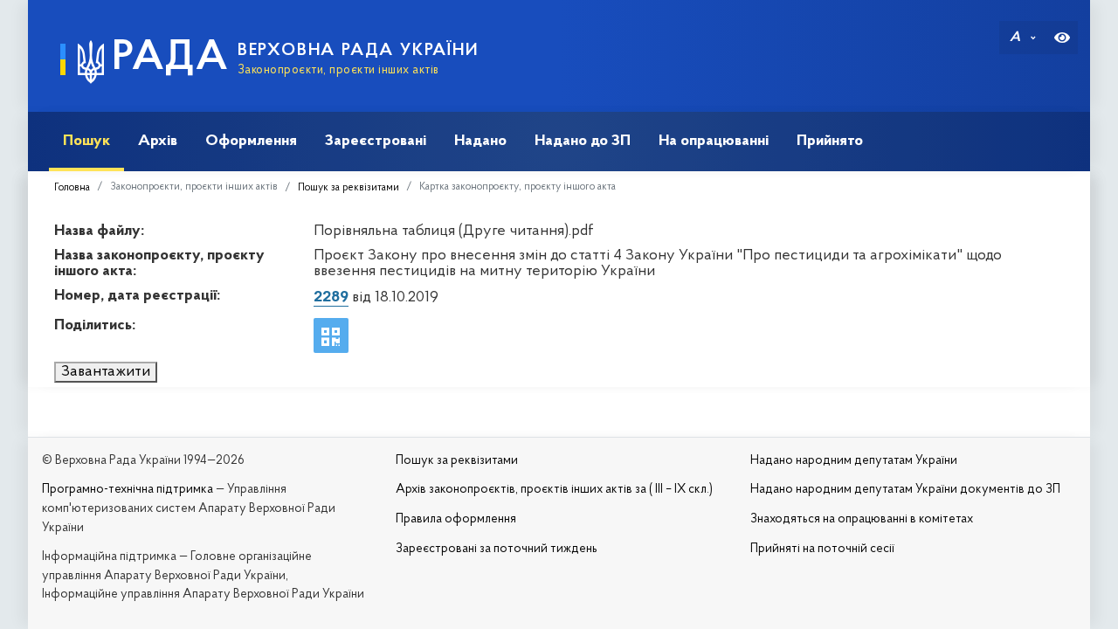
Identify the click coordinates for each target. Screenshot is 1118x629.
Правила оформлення (456, 519)
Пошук (86, 141)
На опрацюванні (714, 141)
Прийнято (830, 141)
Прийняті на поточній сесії (822, 549)
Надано (480, 141)
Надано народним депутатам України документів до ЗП (905, 489)
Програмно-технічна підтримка (127, 489)
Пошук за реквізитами (348, 188)
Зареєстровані (375, 141)
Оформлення (251, 141)
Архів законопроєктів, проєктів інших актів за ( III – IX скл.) (554, 489)
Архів (157, 141)
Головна (72, 188)
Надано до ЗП (583, 141)
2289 (331, 298)
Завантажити (105, 372)
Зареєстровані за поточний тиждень (496, 549)
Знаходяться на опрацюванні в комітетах (861, 519)
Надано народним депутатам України (853, 460)
